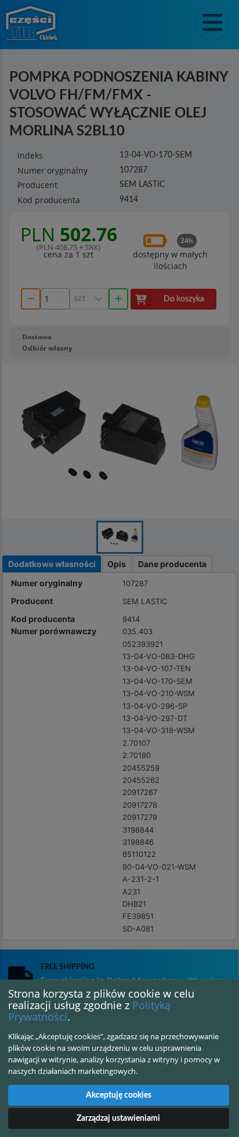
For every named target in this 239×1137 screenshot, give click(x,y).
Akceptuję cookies (118, 1095)
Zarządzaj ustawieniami (118, 1118)
